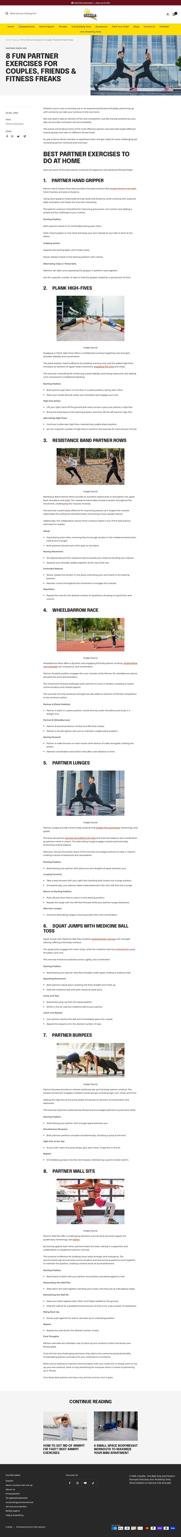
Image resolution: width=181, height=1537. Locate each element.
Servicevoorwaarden (16, 1506)
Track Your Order (120, 26)
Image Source (90, 347)
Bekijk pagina (13, 1511)
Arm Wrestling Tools (90, 31)
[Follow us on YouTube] (85, 1483)
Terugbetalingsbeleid (17, 1498)
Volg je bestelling (14, 1515)
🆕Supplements (26, 26)
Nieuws (16, 40)
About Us (10, 1489)
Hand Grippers (46, 26)
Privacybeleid (13, 1493)
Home (11, 26)
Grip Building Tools (81, 26)
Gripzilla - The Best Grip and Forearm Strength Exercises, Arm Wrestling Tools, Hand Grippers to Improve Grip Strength (152, 1479)
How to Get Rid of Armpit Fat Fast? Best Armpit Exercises (64, 1449)
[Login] (167, 14)
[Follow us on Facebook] (70, 1483)
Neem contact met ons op (19, 1485)
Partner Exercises (16, 48)
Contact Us (149, 26)
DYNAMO (164, 26)
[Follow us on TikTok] (93, 1483)
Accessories (101, 26)
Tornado (63, 26)
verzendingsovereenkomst (19, 1502)
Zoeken (9, 1481)
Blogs (136, 26)
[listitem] (7, 136)
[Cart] (173, 14)
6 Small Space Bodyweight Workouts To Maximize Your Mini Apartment (116, 1449)
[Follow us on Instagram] (77, 1483)
